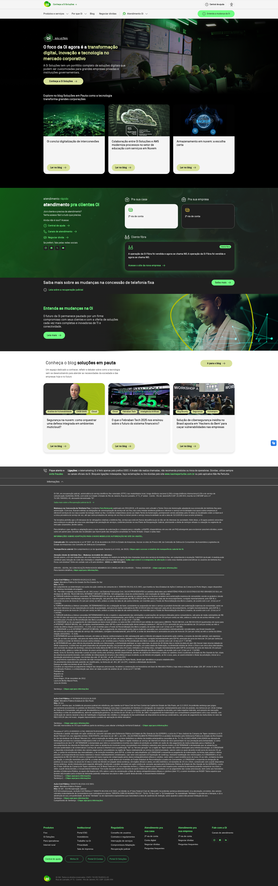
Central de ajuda (53, 859)
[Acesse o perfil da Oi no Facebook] (51, 248)
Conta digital (150, 840)
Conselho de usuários (121, 833)
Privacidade (82, 845)
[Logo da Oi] (47, 4)
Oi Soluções (48, 837)
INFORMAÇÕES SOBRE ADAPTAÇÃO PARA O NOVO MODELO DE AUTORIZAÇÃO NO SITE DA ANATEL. (98, 536)
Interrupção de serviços (121, 841)
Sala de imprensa (85, 849)
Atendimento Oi (135, 14)
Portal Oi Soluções (118, 859)
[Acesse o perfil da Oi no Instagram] (45, 248)
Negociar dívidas (107, 14)
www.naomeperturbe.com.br (180, 474)
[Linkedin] (226, 840)
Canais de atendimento (222, 833)
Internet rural (49, 845)
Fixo (45, 833)
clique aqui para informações (165, 568)
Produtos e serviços (53, 14)
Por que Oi (77, 14)
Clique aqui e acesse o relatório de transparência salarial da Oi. (157, 549)
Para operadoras (51, 841)
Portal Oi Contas (95, 859)
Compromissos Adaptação (123, 845)
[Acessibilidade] (231, 4)
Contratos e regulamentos (123, 837)
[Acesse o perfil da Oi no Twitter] (57, 248)
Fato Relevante (106, 508)
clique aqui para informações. (86, 570)
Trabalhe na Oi (84, 841)
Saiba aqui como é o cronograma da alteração (145, 560)
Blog (92, 14)
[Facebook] (220, 840)
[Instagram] (214, 840)
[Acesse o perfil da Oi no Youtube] (63, 248)
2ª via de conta (151, 836)
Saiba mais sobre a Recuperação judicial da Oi (72, 502)
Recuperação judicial (120, 849)
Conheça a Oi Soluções (61, 81)
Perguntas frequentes (154, 848)
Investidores (82, 837)
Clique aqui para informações (76, 689)
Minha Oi (74, 859)
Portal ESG (82, 833)
